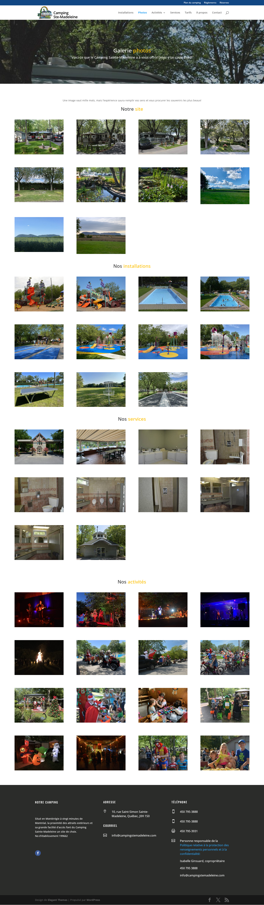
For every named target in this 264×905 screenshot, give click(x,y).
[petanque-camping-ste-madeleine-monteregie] (162, 406)
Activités (157, 12)
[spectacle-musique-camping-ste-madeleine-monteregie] (224, 626)
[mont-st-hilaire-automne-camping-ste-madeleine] (101, 253)
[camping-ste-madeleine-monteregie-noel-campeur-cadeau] (101, 721)
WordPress (93, 900)
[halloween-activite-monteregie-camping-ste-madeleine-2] (39, 769)
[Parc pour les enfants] (39, 310)
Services (175, 12)
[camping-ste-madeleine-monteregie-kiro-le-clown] (162, 769)
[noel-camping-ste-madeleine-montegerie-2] (162, 674)
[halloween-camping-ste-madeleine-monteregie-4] (224, 721)
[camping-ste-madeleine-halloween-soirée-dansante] (101, 769)
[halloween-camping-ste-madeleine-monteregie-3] (162, 721)
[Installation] (101, 559)
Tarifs (188, 12)
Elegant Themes (57, 900)
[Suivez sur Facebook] (38, 853)
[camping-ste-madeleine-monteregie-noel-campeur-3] (224, 674)
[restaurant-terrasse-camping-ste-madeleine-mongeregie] (101, 463)
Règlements (210, 3)
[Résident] (101, 153)
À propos (201, 12)
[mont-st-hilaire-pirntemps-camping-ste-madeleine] (39, 251)
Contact (217, 12)
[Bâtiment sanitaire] (224, 463)
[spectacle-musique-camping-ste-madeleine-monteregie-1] (101, 626)
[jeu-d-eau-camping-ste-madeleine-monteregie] (101, 358)
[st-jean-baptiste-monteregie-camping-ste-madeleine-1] (39, 674)
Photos (142, 12)
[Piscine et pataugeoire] (162, 310)
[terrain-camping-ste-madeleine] (39, 153)
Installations (125, 12)
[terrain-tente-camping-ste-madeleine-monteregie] (224, 153)
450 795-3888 (189, 812)
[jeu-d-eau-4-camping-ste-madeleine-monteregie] (224, 358)
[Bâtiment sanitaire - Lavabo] (224, 511)
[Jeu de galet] (39, 358)
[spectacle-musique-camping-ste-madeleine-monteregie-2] (39, 626)
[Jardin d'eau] (101, 201)
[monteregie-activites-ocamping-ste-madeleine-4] (162, 626)
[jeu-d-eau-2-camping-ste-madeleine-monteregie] (162, 358)
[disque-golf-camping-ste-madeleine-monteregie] (101, 406)
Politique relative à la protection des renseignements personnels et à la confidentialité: (204, 849)
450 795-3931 (189, 831)
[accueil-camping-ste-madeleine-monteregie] (39, 463)
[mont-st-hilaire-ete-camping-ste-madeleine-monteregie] (224, 203)
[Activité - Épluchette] (224, 769)
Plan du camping (192, 3)
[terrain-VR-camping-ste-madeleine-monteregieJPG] (39, 201)
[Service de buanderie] (162, 463)
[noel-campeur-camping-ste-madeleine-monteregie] (39, 721)
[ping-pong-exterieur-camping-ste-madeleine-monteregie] (39, 406)
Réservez (224, 3)
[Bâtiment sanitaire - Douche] (162, 511)
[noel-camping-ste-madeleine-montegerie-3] (101, 674)
